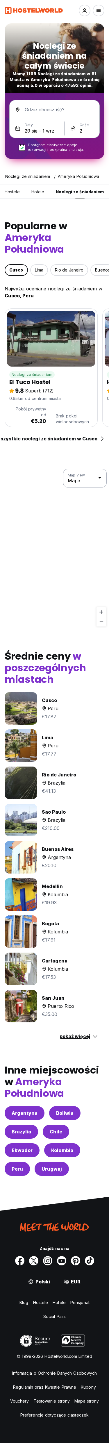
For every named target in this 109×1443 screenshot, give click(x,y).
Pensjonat (80, 1302)
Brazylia (21, 1132)
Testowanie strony (52, 1401)
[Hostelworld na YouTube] (61, 1260)
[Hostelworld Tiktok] (89, 1260)
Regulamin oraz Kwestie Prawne (44, 1387)
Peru (17, 1169)
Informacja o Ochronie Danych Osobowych (54, 1373)
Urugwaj (52, 1169)
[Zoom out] (101, 621)
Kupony (88, 1387)
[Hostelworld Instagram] (47, 1260)
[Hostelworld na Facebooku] (19, 1260)
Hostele (40, 1302)
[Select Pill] (84, 10)
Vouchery (19, 1401)
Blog (23, 1302)
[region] (54, 548)
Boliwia (65, 1113)
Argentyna (24, 1113)
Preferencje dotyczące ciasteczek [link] (54, 1414)
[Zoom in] (101, 612)
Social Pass (54, 1316)
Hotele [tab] (37, 191)
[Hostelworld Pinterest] (75, 1260)
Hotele (59, 1302)
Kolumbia (62, 1150)
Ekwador (22, 1150)
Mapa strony (86, 1401)
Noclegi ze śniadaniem (32, 374)
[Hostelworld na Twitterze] (33, 1260)
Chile (56, 1132)
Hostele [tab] (12, 191)
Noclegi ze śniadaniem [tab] (80, 191)
